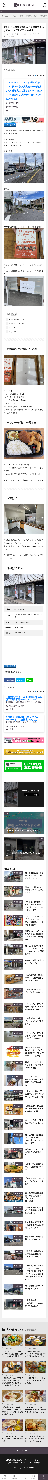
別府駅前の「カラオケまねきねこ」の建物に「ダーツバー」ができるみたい (34, 935)
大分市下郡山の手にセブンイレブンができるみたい (34, 1021)
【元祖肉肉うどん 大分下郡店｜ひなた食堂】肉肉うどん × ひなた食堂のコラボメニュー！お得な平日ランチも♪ (12, 1381)
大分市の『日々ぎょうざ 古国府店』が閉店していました (34, 1210)
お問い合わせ (13, 1463)
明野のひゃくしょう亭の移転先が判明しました (34, 1152)
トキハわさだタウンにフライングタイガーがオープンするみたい (34, 1035)
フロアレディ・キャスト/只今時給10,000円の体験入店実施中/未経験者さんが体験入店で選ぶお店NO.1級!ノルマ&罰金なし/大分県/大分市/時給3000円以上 (24, 90)
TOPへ (43, 1478)
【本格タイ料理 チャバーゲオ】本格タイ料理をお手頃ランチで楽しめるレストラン (35, 1353)
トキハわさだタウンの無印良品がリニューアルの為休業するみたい (34, 1006)
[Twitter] (20, 680)
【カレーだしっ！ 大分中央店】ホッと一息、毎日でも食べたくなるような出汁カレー (12, 1353)
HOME (6, 16)
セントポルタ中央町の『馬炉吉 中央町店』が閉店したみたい (34, 1225)
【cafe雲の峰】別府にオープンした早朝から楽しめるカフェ (34, 977)
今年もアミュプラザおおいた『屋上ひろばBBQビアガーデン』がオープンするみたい (34, 1051)
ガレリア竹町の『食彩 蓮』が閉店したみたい (34, 1121)
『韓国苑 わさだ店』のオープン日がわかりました (34, 1181)
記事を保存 (9, 125)
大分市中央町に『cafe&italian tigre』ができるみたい (34, 1303)
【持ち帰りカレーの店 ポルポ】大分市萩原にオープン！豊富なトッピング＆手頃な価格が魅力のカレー (12, 1410)
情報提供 (4, 1478)
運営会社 (37, 1463)
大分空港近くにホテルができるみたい (34, 1287)
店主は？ (11, 327)
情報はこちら (12, 332)
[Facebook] (9, 680)
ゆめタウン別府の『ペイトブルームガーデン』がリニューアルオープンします (34, 906)
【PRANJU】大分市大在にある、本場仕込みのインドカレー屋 (12, 1438)
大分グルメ (19, 1106)
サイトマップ (26, 1463)
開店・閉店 (36, 34)
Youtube (19, 1193)
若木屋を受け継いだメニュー (17, 319)
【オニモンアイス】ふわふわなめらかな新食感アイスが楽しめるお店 (34, 1080)
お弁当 (13, 36)
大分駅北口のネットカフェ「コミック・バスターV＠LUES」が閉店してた (34, 950)
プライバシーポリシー (33, 1460)
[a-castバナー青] (24, 122)
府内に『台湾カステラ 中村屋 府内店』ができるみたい (34, 890)
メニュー (24, 1478)
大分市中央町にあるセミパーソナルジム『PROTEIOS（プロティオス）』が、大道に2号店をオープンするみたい (34, 1272)
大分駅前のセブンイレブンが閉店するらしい (34, 990)
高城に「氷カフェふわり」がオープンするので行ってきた (34, 1065)
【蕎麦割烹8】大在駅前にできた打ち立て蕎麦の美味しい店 (34, 1108)
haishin (8, 36)
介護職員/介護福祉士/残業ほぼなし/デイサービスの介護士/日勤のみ (23, 718)
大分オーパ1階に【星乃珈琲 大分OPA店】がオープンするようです (34, 1094)
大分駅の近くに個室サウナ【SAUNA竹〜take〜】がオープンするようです (34, 1139)
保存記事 (14, 1478)
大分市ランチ (28, 34)
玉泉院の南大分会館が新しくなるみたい (34, 1237)
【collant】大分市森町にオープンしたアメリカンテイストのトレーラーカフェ (35, 1438)
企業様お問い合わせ (14, 1460)
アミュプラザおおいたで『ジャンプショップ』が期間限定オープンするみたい (34, 920)
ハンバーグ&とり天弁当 (16, 323)
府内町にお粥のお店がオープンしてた (34, 961)
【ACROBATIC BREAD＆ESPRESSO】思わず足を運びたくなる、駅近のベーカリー (35, 1409)
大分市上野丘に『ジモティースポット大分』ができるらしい (34, 875)
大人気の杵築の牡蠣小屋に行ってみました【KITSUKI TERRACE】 (34, 1197)
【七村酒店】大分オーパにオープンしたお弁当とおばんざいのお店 (35, 1380)
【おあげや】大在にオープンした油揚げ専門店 (34, 1166)
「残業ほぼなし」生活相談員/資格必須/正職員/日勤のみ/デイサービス (24, 698)
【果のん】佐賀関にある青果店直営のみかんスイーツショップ (34, 1254)
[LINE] (29, 680)
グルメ (14, 16)
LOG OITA (30, 1468)
